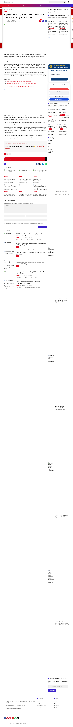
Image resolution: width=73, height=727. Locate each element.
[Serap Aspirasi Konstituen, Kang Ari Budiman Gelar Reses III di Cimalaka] (25, 188)
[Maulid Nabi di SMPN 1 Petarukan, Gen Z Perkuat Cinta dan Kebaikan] (40, 173)
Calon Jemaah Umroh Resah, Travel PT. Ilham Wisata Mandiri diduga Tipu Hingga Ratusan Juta (62, 192)
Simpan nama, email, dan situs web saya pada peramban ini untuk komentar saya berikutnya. (24, 223)
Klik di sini (43, 61)
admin (8, 20)
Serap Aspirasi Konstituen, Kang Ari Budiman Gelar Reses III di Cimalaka (25, 196)
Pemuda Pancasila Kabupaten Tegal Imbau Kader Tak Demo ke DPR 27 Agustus (10, 196)
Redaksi (38, 703)
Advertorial (51, 28)
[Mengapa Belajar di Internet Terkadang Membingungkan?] (64, 127)
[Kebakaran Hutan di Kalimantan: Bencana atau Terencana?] (53, 127)
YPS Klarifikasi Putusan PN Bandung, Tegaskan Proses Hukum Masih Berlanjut (9, 181)
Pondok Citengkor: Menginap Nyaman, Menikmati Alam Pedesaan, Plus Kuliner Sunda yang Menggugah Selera (53, 33)
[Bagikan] (46, 21)
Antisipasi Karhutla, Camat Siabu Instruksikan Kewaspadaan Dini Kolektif (40, 196)
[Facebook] (37, 164)
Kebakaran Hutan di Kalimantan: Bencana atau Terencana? (52, 133)
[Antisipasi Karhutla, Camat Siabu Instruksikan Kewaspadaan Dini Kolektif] (40, 188)
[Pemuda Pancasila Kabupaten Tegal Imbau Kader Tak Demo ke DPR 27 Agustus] (10, 188)
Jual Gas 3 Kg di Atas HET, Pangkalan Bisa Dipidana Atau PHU (61, 407)
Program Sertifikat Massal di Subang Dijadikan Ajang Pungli (61, 514)
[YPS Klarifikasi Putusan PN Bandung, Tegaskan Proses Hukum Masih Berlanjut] (10, 173)
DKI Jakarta (62, 114)
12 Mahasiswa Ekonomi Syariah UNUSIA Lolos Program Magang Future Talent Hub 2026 (64, 119)
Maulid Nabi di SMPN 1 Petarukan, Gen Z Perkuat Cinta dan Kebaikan (39, 181)
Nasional (55, 703)
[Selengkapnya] (68, 15)
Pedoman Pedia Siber (41, 705)
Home (38, 701)
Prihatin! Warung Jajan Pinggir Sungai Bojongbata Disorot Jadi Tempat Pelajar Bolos (25, 181)
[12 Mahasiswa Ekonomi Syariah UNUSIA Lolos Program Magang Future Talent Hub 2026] (64, 112)
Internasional (56, 701)
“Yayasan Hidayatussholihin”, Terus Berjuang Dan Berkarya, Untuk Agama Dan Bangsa (61, 299)
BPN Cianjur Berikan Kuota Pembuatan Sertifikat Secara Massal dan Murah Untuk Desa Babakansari (61, 622)
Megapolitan (56, 705)
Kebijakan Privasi (40, 712)
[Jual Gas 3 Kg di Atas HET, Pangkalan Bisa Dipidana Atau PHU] (51, 408)
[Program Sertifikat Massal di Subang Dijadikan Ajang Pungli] (51, 515)
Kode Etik (39, 707)
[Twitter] (40, 164)
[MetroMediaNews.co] (8, 2)
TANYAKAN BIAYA (59, 79)
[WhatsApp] (46, 164)
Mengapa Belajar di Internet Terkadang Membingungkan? (63, 133)
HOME (50, 116)
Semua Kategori (57, 709)
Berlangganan (52, 690)
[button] (64, 2)
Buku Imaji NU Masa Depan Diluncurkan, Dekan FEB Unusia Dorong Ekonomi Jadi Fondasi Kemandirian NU (52, 121)
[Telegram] (43, 164)
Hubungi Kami (40, 709)
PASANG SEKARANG (59, 99)
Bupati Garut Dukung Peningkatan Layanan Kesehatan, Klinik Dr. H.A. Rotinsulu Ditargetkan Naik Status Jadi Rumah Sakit (64, 33)
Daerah (5, 11)
